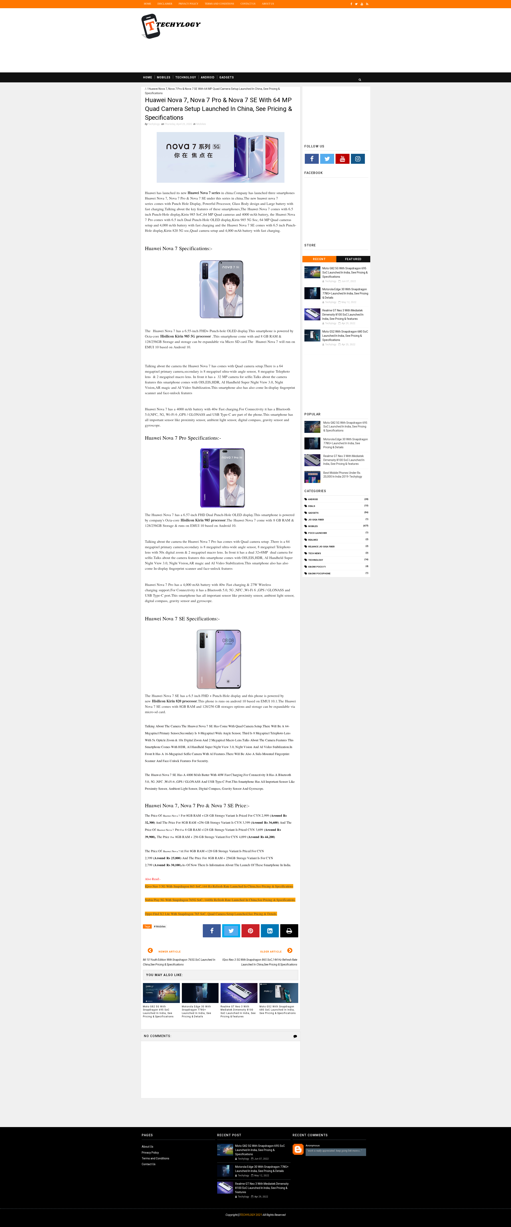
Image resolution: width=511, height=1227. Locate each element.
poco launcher (317, 533)
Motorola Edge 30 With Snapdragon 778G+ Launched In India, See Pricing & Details (196, 1011)
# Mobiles (159, 926)
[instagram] (338, 1220)
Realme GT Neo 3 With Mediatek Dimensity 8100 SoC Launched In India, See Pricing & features (238, 1011)
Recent (319, 259)
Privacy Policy (188, 3)
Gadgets (226, 77)
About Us (147, 1146)
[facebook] (351, 4)
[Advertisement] (297, 40)
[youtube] (362, 4)
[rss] (367, 4)
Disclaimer (164, 3)
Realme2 (313, 540)
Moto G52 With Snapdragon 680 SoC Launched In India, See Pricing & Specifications (277, 1010)
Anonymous (313, 1145)
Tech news (314, 553)
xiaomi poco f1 (317, 567)
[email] (352, 1220)
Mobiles (163, 77)
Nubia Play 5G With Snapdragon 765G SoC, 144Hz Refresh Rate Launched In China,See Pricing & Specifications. (220, 900)
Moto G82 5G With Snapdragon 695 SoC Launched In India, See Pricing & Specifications (158, 1011)
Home (147, 3)
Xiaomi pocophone (319, 573)
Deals (311, 506)
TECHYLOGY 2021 (251, 1214)
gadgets (313, 513)
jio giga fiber (316, 519)
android (313, 499)
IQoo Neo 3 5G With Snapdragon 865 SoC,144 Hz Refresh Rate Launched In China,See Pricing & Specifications (219, 886)
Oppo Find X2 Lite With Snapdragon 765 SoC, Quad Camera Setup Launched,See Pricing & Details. (211, 914)
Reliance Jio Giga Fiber (321, 546)
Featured (353, 259)
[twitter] (356, 4)
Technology (185, 77)
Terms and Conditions (219, 3)
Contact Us (248, 3)
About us (268, 3)
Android (208, 77)
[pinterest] (366, 1220)
